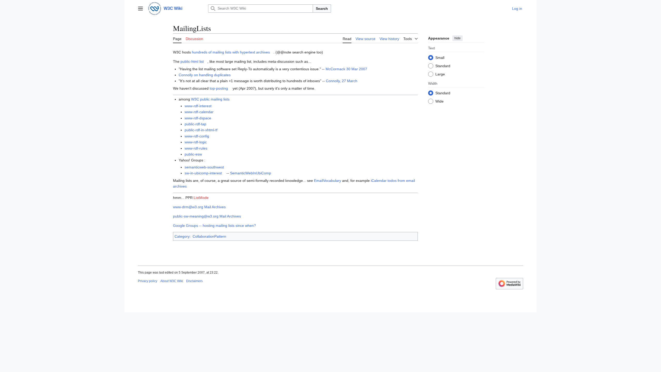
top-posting (219, 88)
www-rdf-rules (196, 148)
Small (439, 58)
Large (440, 74)
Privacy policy (147, 281)
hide (457, 38)
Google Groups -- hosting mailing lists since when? (214, 225)
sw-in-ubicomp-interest (203, 173)
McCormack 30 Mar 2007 (346, 69)
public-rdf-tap (195, 124)
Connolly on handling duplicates (205, 75)
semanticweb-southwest (204, 167)
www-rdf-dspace (198, 118)
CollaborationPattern (209, 236)
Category (182, 236)
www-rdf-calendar (199, 112)
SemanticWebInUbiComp (250, 173)
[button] (140, 8)
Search (322, 8)
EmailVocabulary (327, 181)
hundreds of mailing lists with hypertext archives (231, 52)
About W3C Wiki (171, 281)
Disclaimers (194, 281)
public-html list (192, 61)
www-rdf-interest (198, 106)
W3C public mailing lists (210, 99)
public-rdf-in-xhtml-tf (201, 130)
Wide (439, 101)
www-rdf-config (197, 136)
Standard (442, 66)
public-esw (193, 154)
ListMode (201, 198)
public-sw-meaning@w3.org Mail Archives (207, 216)
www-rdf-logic (196, 142)
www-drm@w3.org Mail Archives (199, 207)
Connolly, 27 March (341, 81)
